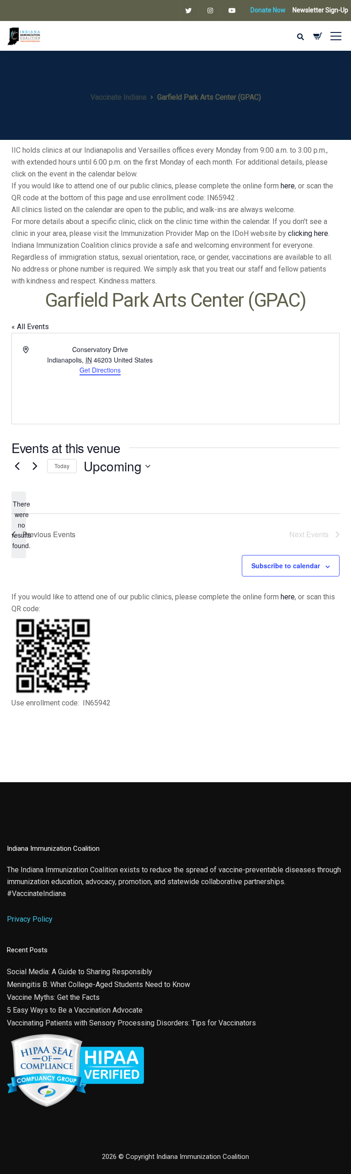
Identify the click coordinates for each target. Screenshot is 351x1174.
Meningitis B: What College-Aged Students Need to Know (98, 984)
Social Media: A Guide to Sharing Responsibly (79, 971)
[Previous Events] (16, 466)
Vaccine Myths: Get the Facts (53, 997)
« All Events (30, 326)
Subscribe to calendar (285, 565)
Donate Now (268, 10)
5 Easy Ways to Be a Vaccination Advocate (75, 1010)
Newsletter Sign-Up (320, 10)
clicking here (308, 233)
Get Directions (100, 369)
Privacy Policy (30, 919)
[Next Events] (34, 466)
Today (61, 466)
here (288, 185)
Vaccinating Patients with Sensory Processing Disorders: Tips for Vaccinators (131, 1023)
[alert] (18, 524)
